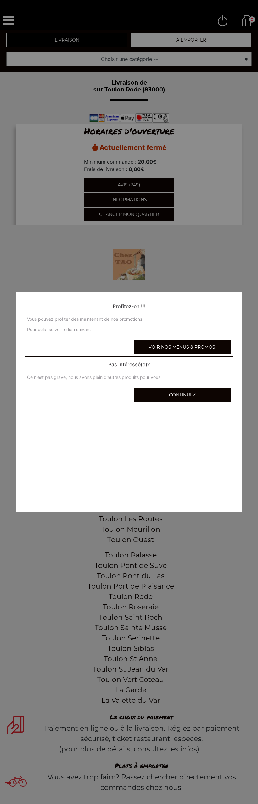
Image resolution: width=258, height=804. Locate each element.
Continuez (182, 395)
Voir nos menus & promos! (182, 347)
